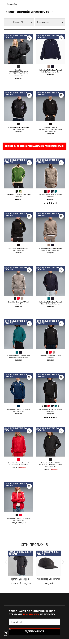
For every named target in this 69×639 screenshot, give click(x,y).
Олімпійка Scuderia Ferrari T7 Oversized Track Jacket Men (18, 464)
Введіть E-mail (16, 622)
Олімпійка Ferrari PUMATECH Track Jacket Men (18, 249)
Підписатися (34, 631)
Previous (42, 191)
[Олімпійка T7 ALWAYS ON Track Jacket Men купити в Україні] (50, 173)
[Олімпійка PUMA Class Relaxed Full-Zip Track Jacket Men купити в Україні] (50, 49)
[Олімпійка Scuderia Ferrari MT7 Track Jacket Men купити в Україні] (18, 388)
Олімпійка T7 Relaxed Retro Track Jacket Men (18, 195)
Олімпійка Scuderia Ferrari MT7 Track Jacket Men (18, 410)
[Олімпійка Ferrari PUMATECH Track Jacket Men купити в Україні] (18, 227)
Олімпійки (12, 4)
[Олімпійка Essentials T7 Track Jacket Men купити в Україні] (18, 281)
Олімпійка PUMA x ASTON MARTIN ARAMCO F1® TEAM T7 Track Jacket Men (50, 465)
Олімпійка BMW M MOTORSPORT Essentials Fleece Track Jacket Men (50, 129)
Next (59, 191)
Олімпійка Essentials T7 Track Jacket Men (18, 303)
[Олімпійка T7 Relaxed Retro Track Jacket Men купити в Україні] (18, 173)
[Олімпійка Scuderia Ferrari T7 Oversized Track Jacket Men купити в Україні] (18, 441)
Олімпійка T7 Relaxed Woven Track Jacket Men (18, 128)
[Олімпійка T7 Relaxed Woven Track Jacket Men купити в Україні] (18, 106)
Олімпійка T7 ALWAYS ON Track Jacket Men (50, 195)
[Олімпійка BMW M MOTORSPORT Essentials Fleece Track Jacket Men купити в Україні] (50, 106)
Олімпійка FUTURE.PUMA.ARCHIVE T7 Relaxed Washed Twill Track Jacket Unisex (18, 73)
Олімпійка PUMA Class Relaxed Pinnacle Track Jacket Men (50, 303)
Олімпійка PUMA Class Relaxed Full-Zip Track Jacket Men (50, 71)
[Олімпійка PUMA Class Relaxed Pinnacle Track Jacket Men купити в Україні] (50, 281)
